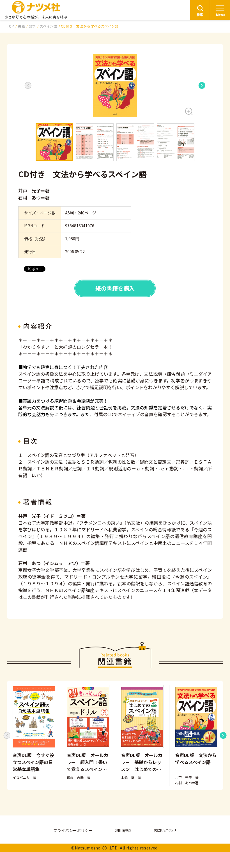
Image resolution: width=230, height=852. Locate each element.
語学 (32, 26)
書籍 (21, 26)
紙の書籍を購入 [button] (115, 288)
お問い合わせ (165, 830)
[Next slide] (202, 85)
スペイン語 (48, 26)
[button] (115, 85)
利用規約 (123, 830)
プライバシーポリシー (73, 830)
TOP (10, 26)
